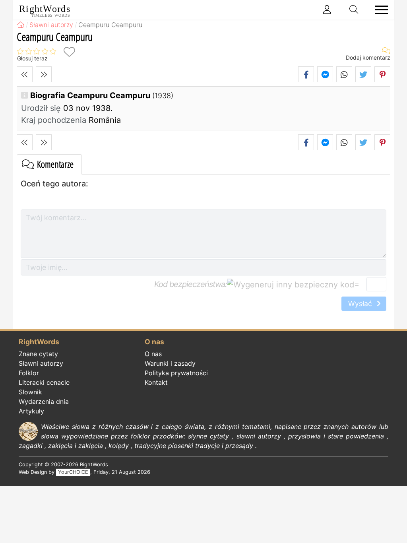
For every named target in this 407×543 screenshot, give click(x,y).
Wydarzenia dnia (44, 401)
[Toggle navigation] (379, 10)
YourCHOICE (73, 472)
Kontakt (156, 382)
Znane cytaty (38, 354)
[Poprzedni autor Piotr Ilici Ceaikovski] (25, 74)
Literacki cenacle (44, 382)
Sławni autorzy (41, 363)
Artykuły (31, 411)
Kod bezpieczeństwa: (190, 284)
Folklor (29, 373)
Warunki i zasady (170, 363)
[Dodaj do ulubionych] (69, 52)
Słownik (30, 392)
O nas (153, 354)
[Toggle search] (354, 10)
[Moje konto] (327, 10)
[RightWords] (21, 25)
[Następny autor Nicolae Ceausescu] (44, 74)
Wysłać (361, 303)
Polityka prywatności (176, 373)
